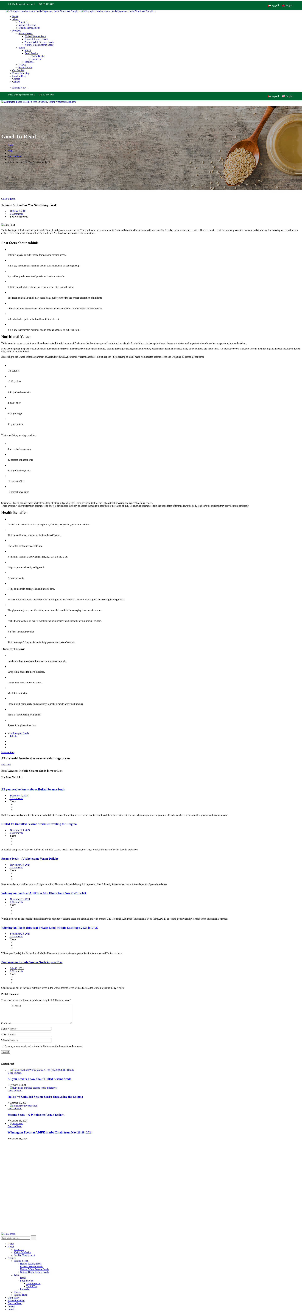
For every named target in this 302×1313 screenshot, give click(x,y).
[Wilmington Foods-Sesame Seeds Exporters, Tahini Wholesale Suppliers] (43, 11)
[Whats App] (8, 747)
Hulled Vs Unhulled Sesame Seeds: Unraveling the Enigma (39, 824)
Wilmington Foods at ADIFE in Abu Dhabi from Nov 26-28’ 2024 (43, 893)
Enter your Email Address (215, 1172)
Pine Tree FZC (84, 1225)
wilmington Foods (20, 733)
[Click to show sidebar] (2, 1057)
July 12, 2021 (17, 968)
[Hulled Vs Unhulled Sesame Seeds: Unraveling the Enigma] (33, 1087)
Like (13, 736)
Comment (6, 1023)
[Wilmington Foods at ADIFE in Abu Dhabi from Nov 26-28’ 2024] (16, 1123)
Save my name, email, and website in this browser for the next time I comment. (44, 1046)
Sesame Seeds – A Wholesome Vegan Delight (29, 858)
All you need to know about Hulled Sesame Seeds (33, 789)
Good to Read (8, 198)
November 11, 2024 (20, 899)
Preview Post (7, 752)
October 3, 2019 (18, 211)
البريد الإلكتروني (233, 1172)
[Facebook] (8, 741)
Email (5, 1034)
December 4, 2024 (19, 795)
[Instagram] (8, 1220)
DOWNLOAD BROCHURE (219, 1194)
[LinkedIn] (8, 1217)
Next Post (6, 764)
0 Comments (16, 213)
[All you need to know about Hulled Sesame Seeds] (42, 1070)
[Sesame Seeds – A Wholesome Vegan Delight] (23, 1105)
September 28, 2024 (20, 933)
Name (5, 1028)
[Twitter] (8, 744)
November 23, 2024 (20, 830)
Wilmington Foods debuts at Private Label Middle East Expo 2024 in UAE (49, 927)
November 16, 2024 (20, 864)
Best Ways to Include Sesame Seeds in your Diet (31, 962)
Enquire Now (19, 87)
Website (5, 1040)
